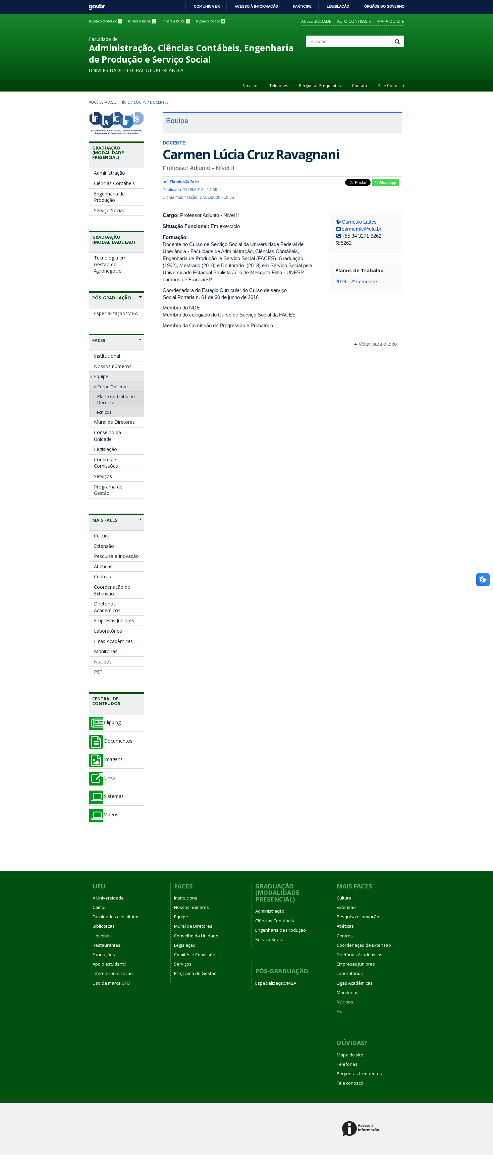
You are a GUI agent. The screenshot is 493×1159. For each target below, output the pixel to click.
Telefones (278, 86)
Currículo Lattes (359, 222)
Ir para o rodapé (210, 21)
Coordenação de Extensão (112, 590)
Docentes (159, 102)
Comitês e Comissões (106, 462)
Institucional (107, 356)
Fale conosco (350, 1083)
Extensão (104, 546)
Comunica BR (207, 6)
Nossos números (112, 366)
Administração (109, 173)
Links (109, 777)
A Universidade (108, 898)
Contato (359, 86)
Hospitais (102, 936)
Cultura (101, 535)
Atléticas (103, 566)
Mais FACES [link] (104, 520)
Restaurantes (106, 945)
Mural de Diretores (114, 422)
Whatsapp (387, 183)
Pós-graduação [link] (111, 297)
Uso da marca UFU (111, 983)
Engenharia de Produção (109, 197)
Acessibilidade (316, 21)
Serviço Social (109, 210)
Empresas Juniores (114, 620)
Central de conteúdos (106, 701)
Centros (102, 576)
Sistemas (114, 796)
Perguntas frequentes (359, 1073)
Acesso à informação (256, 6)
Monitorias (105, 651)
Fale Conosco (391, 86)
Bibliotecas (104, 926)
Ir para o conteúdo (105, 21)
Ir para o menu (141, 21)
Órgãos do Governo (384, 6)
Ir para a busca (175, 21)
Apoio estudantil (109, 964)
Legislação (338, 6)
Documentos (118, 741)
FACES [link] (98, 340)
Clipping (112, 722)
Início (124, 102)
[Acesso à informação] (361, 1129)
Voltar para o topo (377, 344)
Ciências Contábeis (114, 183)
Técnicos (103, 412)
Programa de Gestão (108, 490)
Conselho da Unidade (107, 435)
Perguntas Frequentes (320, 86)
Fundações (104, 954)
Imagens (113, 759)
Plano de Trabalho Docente (116, 399)
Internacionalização (113, 973)
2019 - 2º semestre (356, 281)
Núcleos (103, 661)
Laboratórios (108, 631)
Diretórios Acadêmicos (107, 607)
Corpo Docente (112, 387)
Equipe (140, 102)
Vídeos (111, 814)
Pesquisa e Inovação (116, 556)
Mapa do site (390, 21)
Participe (302, 6)
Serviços (250, 86)
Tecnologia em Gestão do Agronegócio (110, 264)
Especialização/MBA (116, 313)
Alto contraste (354, 21)
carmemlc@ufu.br (361, 229)
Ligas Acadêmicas (113, 641)
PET (98, 672)
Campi (99, 907)
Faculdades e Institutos (116, 917)
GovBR (95, 5)
